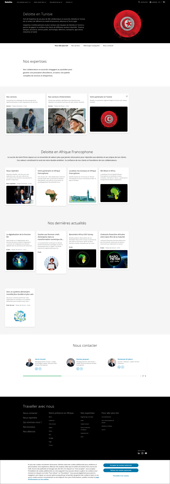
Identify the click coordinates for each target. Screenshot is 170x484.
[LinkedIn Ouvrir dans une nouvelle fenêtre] (139, 453)
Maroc (50, 431)
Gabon (50, 427)
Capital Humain (85, 424)
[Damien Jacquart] (70, 362)
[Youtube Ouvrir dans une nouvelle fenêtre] (146, 453)
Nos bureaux (29, 426)
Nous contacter (108, 46)
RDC (50, 434)
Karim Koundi (40, 359)
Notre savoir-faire (39, 2)
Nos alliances (29, 431)
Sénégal (51, 438)
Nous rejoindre (30, 417)
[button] (143, 2)
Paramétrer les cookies (121, 476)
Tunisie (51, 445)
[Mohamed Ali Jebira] (112, 362)
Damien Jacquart (82, 359)
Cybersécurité (84, 433)
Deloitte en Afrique (107, 426)
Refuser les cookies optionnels (120, 470)
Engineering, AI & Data (87, 417)
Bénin (50, 417)
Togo (50, 442)
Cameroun (52, 420)
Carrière (68, 2)
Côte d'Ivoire (52, 424)
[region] (85, 472)
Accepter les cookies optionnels (121, 465)
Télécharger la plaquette (91, 46)
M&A (82, 437)
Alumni (103, 429)
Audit (82, 420)
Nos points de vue (55, 2)
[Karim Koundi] (29, 362)
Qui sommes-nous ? (23, 2)
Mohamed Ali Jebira (125, 359)
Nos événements (106, 417)
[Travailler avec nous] (164, 2)
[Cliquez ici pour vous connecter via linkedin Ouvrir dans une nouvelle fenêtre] (36, 368)
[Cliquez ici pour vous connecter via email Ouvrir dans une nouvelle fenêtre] (40, 368)
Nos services (75, 46)
